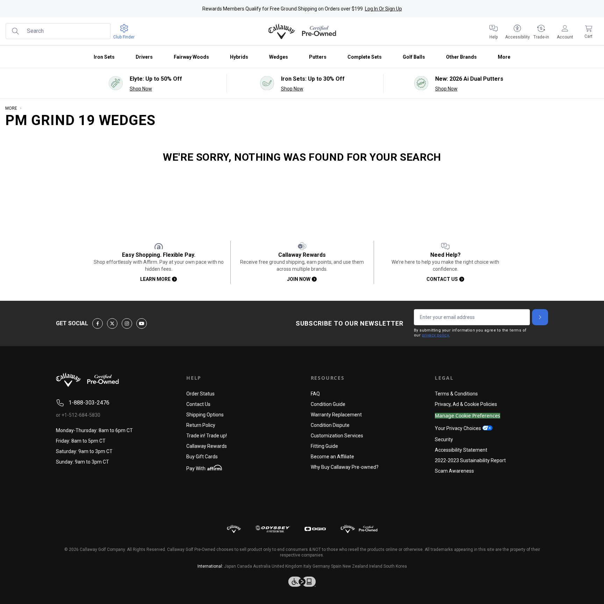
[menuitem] (493, 31)
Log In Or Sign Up (383, 9)
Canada (244, 566)
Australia (262, 566)
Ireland (375, 566)
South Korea (395, 566)
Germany (321, 566)
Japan (230, 566)
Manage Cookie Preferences (467, 416)
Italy (307, 566)
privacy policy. (436, 335)
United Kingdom (287, 566)
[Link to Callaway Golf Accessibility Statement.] (302, 582)
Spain (336, 566)
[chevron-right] (540, 317)
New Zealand (355, 566)
